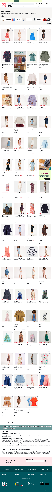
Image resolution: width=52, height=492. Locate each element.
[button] (49, 4)
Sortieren (3, 27)
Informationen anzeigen (26, 478)
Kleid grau (10, 426)
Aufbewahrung (36, 6)
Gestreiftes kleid (42, 426)
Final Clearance (30, 6)
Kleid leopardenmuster (17, 426)
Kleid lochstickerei (29, 426)
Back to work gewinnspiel (17, 6)
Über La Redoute (17, 474)
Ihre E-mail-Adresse (29, 459)
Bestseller (42, 6)
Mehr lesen (2, 16)
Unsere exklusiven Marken (31, 474)
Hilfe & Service (4, 474)
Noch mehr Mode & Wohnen (43, 474)
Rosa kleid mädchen (12, 428)
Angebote (24, 6)
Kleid (17, 9)
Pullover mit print (5, 426)
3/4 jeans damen (36, 426)
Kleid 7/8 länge (23, 426)
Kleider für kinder (5, 428)
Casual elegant (48, 426)
